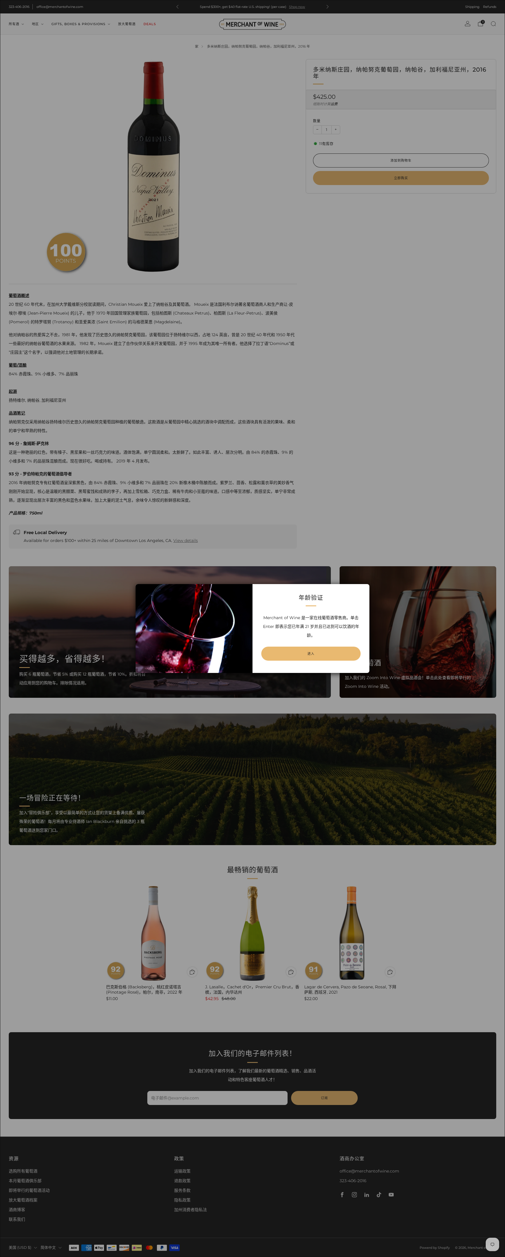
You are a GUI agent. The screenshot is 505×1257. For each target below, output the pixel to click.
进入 (310, 654)
